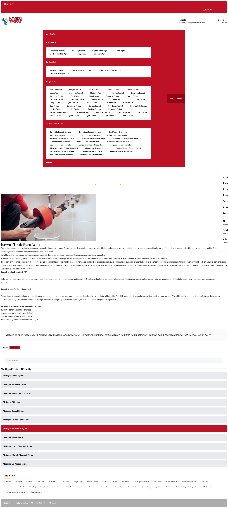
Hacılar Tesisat (132, 90)
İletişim (49, 163)
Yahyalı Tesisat (132, 96)
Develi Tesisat (93, 90)
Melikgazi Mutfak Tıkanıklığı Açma (18, 455)
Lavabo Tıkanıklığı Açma (59, 54)
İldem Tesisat (75, 109)
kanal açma (81, 487)
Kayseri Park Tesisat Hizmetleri (62, 135)
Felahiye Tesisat (113, 90)
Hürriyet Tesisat (56, 109)
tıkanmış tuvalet (171, 482)
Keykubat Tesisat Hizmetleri (121, 151)
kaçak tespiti (78, 482)
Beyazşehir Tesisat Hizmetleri (61, 155)
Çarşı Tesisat (73, 103)
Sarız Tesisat (76, 96)
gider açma (40, 482)
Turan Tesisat (109, 116)
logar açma (119, 487)
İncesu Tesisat (55, 93)
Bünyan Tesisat (75, 90)
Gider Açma (120, 51)
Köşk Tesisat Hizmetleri (118, 132)
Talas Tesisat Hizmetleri (90, 135)
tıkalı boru (14, 347)
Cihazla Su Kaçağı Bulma (59, 73)
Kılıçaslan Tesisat (103, 112)
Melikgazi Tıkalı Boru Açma (15, 428)
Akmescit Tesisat (77, 99)
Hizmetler (50, 42)
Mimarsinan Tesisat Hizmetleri (97, 148)
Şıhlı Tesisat (91, 116)
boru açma (66, 482)
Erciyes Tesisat (91, 103)
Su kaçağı (29, 482)
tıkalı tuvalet (157, 482)
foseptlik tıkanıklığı (47, 487)
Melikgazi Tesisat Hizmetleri (88, 142)
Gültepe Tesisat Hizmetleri (60, 142)
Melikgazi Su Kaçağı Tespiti (15, 464)
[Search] (221, 359)
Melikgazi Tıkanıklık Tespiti (14, 384)
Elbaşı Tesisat (55, 103)
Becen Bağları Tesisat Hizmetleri (62, 138)
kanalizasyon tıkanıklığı (141, 482)
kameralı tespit (92, 482)
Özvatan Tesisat (118, 93)
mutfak (114, 482)
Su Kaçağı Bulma (56, 70)
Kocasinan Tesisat (76, 93)
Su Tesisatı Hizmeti (57, 51)
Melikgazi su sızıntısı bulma (15, 492)
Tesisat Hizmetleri (54, 124)
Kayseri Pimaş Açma (100, 51)
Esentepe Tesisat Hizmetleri (91, 155)
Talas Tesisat (94, 96)
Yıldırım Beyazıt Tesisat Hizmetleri (129, 148)
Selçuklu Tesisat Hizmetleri (121, 145)
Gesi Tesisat (54, 106)
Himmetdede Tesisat (138, 106)
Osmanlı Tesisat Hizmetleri (92, 151)
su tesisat (18, 482)
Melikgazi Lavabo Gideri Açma (16, 420)
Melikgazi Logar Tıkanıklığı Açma (17, 446)
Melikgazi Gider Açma (12, 402)
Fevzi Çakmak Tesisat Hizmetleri (62, 151)
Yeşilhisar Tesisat (56, 99)
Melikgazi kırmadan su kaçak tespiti (164, 487)
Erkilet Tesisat (110, 103)
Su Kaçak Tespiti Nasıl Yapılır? (82, 70)
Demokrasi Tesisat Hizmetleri (118, 142)
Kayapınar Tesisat (115, 109)
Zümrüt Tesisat (127, 116)
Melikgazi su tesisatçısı (211, 487)
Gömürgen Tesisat (74, 106)
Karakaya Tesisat (94, 109)
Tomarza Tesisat (112, 96)
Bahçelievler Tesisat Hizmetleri (91, 145)
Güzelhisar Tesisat (115, 106)
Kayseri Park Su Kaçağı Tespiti (138, 487)
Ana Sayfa (50, 34)
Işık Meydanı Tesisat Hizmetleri (94, 138)
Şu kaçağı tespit (78, 51)
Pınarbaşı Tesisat (138, 93)
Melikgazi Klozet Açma (13, 437)
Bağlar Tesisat (97, 99)
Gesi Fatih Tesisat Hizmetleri (61, 145)
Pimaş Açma (81, 54)
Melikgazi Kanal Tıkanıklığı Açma (17, 393)
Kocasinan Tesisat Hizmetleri (90, 132)
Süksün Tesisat (55, 116)
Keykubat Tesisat (82, 112)
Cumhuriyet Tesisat (138, 99)
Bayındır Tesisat (116, 99)
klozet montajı (11, 487)
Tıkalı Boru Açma (100, 54)
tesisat (8, 482)
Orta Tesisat (142, 112)
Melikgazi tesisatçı (35, 492)
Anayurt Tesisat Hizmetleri (117, 135)
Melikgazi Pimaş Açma (13, 376)
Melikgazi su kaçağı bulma (190, 487)
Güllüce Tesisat (95, 106)
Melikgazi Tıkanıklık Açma (14, 411)
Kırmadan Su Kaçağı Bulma (111, 70)
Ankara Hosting (22, 503)
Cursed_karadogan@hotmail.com (192, 23)
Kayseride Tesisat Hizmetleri (61, 132)
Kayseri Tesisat (56, 90)
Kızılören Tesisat (124, 112)
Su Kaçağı (50, 62)
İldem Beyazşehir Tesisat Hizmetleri (64, 148)
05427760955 (222, 23)
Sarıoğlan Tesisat (56, 96)
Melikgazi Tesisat (97, 93)
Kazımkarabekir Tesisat (59, 112)
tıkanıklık (51, 482)
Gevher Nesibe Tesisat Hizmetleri (126, 138)
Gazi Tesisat (128, 103)
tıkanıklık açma (106, 487)
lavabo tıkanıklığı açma (189, 482)
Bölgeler (49, 82)
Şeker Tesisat (74, 116)
